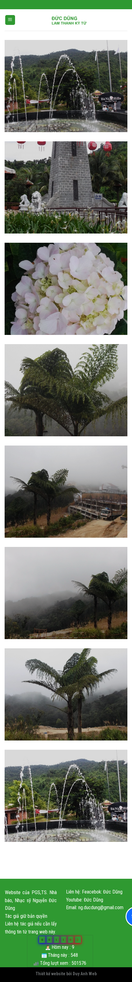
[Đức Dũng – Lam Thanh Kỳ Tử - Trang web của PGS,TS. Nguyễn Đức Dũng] (69, 20)
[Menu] (10, 20)
